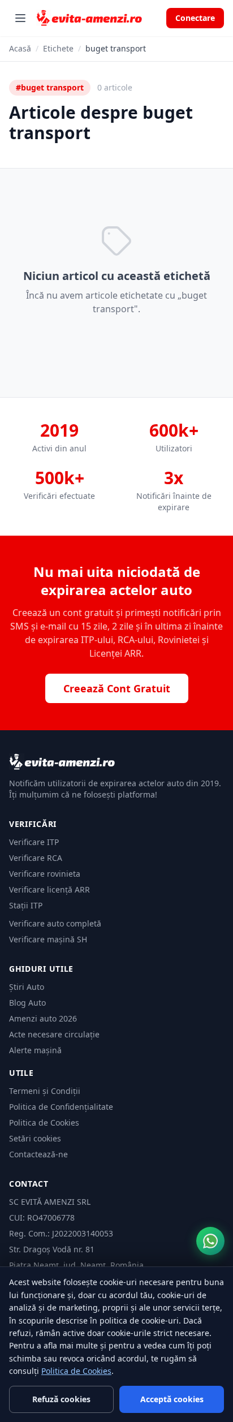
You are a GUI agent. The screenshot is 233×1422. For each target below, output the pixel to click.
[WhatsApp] (210, 1241)
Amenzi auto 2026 (43, 1018)
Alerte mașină (35, 1050)
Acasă (20, 48)
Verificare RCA (35, 857)
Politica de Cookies (44, 1122)
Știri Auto (26, 986)
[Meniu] (20, 18)
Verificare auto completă (55, 923)
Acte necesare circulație (54, 1034)
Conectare (195, 17)
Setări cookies (35, 1138)
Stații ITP (25, 905)
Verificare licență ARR (49, 889)
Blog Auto (27, 1002)
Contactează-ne (38, 1154)
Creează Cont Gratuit (116, 688)
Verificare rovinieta (44, 873)
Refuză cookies (61, 1399)
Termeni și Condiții (44, 1090)
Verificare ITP (34, 842)
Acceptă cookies (172, 1399)
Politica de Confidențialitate (61, 1106)
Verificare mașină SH (48, 939)
